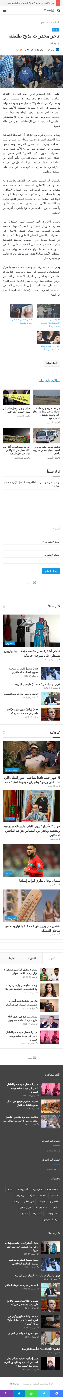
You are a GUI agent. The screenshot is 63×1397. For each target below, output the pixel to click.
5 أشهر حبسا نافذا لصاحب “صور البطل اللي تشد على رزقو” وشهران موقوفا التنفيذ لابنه (32, 779)
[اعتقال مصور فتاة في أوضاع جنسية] (21, 311)
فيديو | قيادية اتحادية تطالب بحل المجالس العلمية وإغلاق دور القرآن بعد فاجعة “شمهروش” (21, 1362)
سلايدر (55, 1207)
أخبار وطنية (23, 1189)
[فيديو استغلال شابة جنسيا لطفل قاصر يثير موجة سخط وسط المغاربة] (49, 1037)
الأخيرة (32, 958)
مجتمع (44, 22)
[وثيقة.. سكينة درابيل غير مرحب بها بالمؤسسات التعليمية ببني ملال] (49, 990)
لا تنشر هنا (37, 1213)
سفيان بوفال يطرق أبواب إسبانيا (39, 880)
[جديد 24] (48, 10)
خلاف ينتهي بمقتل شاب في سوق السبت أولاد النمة (16, 410)
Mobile (51, 363)
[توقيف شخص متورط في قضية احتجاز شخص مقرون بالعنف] (46, 435)
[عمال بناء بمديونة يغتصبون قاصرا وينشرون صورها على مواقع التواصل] (50, 1121)
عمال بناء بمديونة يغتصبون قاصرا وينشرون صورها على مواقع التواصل (20, 1118)
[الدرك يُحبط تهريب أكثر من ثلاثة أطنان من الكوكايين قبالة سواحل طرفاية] (16, 435)
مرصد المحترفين (51, 1219)
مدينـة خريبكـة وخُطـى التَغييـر (23, 1333)
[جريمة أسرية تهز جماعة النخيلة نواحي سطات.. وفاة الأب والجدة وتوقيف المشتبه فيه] (46, 397)
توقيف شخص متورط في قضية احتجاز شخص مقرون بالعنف (46, 450)
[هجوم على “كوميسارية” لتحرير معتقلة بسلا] (48, 311)
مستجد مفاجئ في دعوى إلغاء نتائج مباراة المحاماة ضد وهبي (22, 1018)
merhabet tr (52, 1189)
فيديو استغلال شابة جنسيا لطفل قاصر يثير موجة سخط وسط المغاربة (21, 1035)
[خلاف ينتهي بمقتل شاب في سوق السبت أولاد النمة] (16, 397)
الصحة (43, 1195)
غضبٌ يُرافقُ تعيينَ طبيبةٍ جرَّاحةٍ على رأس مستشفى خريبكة (22, 711)
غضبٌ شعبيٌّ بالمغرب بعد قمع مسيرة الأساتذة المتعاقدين (23, 670)
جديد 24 (51, 49)
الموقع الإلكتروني (52, 554)
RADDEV (14, 1383)
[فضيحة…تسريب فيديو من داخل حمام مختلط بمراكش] (50, 1106)
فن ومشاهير (25, 1207)
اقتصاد (10, 1189)
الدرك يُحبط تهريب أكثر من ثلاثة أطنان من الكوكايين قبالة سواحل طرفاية (16, 450)
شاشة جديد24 (42, 1207)
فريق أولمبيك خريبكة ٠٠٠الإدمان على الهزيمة (37, 684)
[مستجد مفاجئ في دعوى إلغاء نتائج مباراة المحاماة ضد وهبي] (49, 1021)
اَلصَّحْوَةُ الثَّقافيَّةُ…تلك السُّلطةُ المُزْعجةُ (41, 1349)
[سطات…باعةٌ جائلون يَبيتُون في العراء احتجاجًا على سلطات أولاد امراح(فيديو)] (50, 1321)
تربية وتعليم (20, 1195)
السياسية (54, 1195)
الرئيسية (52, 22)
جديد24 (41, 1201)
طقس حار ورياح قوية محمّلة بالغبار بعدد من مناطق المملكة (32, 928)
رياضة (16, 1201)
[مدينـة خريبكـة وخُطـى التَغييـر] (50, 1338)
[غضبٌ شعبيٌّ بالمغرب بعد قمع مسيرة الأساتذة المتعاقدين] (50, 673)
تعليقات (11, 958)
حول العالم (29, 1201)
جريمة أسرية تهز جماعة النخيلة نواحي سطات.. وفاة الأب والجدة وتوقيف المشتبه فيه (46, 413)
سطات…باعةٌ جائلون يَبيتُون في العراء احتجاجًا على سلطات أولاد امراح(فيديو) (22, 1320)
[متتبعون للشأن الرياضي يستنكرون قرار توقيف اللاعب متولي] (49, 974)
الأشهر (52, 958)
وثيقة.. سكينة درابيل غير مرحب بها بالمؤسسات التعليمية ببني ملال (20, 987)
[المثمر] (31, 582)
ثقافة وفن (54, 1201)
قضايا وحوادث (52, 1213)
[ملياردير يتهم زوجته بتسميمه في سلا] (48, 337)
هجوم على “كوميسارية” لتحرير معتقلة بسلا (50, 323)
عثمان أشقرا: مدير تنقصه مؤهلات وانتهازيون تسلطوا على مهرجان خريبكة (32, 653)
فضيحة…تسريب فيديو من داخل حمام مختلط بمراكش (22, 1103)
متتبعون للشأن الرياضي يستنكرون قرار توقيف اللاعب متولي (20, 971)
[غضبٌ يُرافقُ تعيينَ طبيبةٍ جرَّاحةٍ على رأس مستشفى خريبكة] (50, 714)
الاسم (56, 528)
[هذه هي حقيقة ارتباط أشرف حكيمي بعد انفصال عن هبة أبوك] (49, 1005)
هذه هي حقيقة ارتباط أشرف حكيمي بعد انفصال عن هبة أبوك (21, 1002)
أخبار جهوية (37, 1189)
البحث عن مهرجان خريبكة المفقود (21, 694)
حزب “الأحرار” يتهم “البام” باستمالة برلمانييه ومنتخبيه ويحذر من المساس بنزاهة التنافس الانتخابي (31, 830)
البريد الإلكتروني (51, 541)
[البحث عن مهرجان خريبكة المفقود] (50, 698)
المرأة (32, 1195)
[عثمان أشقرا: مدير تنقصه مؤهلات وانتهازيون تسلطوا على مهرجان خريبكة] (50, 1247)
